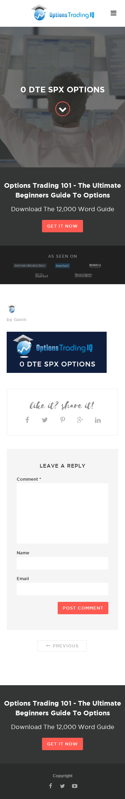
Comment (29, 479)
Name (23, 552)
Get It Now (62, 226)
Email (23, 578)
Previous (65, 645)
